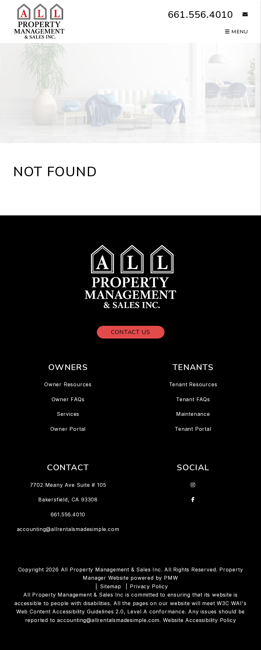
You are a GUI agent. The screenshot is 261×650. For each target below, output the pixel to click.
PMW (171, 578)
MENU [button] (239, 31)
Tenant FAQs (193, 399)
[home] (39, 20)
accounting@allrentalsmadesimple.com (68, 529)
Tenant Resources (193, 384)
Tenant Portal (193, 429)
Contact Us (130, 332)
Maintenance (193, 414)
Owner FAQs (68, 399)
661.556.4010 (200, 14)
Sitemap (110, 586)
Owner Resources (68, 384)
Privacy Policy (149, 586)
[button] (240, 14)
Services (68, 414)
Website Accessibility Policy (199, 620)
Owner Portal (68, 429)
